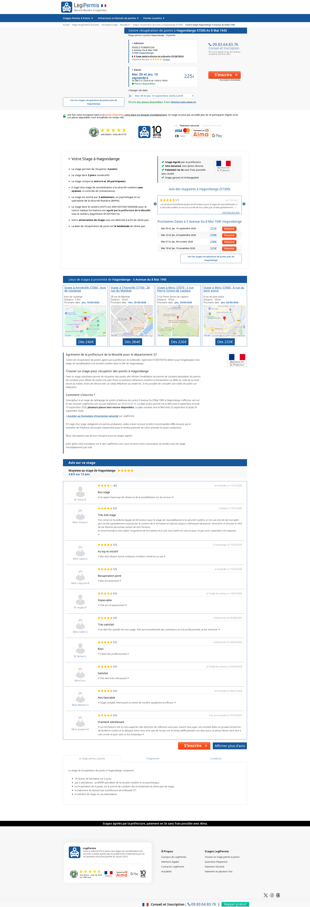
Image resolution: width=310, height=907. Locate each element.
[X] (266, 895)
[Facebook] (272, 895)
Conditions (216, 758)
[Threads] (278, 895)
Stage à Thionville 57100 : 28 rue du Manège (130, 289)
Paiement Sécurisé (214, 866)
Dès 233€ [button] (225, 341)
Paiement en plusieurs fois (218, 871)
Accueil (66, 24)
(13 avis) (166, 59)
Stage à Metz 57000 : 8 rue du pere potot (223, 289)
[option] (199, 203)
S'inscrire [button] (229, 228)
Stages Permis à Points (77, 18)
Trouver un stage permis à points (222, 856)
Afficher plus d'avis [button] (230, 746)
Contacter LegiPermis (172, 866)
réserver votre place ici (183, 102)
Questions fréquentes (216, 861)
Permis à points (152, 18)
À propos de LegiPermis (173, 856)
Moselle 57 (125, 24)
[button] (224, 75)
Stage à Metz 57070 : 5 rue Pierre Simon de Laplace (175, 289)
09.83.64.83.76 (225, 44)
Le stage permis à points (92, 758)
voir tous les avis (231, 212)
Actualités (166, 871)
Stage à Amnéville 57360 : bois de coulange (85, 289)
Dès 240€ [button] (86, 341)
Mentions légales (170, 861)
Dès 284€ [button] (132, 341)
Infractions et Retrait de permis (117, 18)
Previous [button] (155, 204)
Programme (153, 758)
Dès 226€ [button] (178, 341)
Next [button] (244, 204)
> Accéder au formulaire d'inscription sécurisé (92, 416)
